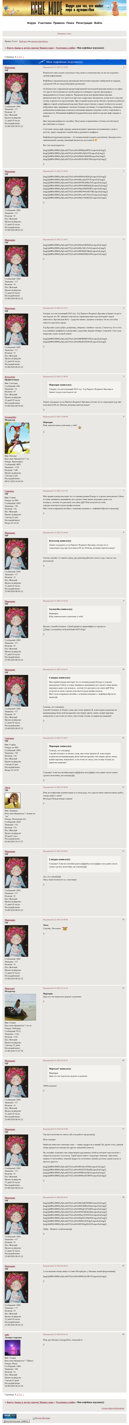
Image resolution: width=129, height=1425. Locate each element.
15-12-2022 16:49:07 (60, 851)
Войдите (23, 41)
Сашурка (9, 491)
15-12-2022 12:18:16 (60, 171)
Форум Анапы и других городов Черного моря (30, 48)
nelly (7, 1334)
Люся (7, 787)
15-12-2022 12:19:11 (60, 239)
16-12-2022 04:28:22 (60, 1266)
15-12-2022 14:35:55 (60, 601)
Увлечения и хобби (65, 48)
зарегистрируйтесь (39, 41)
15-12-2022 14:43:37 (60, 669)
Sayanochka (10, 417)
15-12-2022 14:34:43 (60, 532)
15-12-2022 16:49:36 (60, 920)
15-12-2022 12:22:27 (60, 308)
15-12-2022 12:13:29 (60, 67)
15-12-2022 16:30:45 (60, 787)
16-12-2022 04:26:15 (60, 1197)
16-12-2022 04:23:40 (60, 1129)
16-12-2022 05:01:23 (60, 1334)
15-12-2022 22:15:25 (60, 988)
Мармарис (10, 67)
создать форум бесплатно (113, 1408)
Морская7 (10, 988)
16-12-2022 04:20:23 (60, 1060)
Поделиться (47, 67)
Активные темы (64, 34)
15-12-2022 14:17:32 (60, 491)
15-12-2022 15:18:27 (60, 738)
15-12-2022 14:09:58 (60, 417)
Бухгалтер (10, 377)
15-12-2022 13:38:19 (60, 376)
